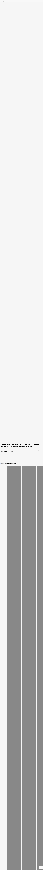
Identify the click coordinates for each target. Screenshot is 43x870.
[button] (40, 4)
